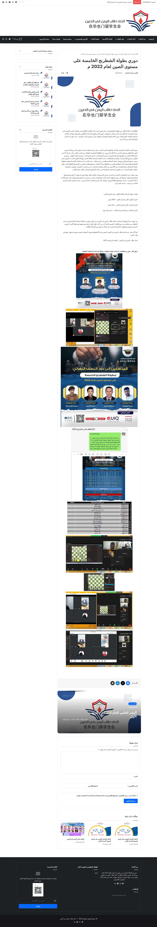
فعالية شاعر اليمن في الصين (75, 839)
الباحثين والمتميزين (82, 39)
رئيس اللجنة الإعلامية (130, 73)
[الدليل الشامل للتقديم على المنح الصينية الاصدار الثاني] (126, 829)
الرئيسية (151, 39)
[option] (99, 712)
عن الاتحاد (143, 39)
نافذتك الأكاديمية (107, 39)
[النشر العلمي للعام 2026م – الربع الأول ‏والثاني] (46, 95)
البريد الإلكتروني (132, 786)
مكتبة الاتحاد (95, 39)
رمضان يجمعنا (67, 39)
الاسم (135, 776)
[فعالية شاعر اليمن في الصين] (72, 829)
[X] (123, 683)
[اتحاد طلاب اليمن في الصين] (120, 21)
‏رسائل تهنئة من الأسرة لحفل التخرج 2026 (119, 2)
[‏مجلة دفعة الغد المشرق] (46, 76)
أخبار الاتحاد (131, 39)
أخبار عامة (133, 704)
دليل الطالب (120, 39)
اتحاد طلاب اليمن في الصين (68, 919)
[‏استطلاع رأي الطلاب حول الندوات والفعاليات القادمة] (46, 85)
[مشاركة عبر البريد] (112, 683)
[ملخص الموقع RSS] (115, 883)
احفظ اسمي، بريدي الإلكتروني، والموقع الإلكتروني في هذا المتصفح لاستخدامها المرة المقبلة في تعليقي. (106, 795)
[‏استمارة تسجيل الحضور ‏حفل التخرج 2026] (46, 104)
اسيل (96, 873)
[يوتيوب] (117, 883)
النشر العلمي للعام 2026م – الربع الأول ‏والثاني (114, 714)
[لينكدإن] (118, 683)
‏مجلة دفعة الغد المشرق (31, 73)
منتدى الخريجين (44, 39)
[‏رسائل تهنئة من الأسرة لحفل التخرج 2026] (46, 114)
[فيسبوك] (128, 683)
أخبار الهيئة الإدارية (124, 54)
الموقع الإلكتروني (93, 786)
